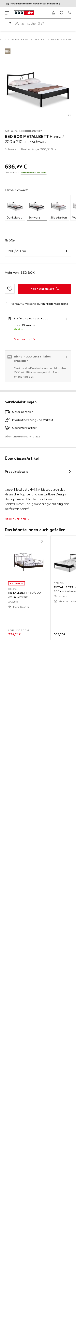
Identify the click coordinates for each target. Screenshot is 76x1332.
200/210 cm (17, 251)
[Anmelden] (53, 13)
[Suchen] (10, 23)
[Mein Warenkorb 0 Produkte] (69, 13)
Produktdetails (16, 471)
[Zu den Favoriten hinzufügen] (10, 289)
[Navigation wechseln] (7, 13)
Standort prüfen (25, 339)
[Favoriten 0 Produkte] (61, 13)
